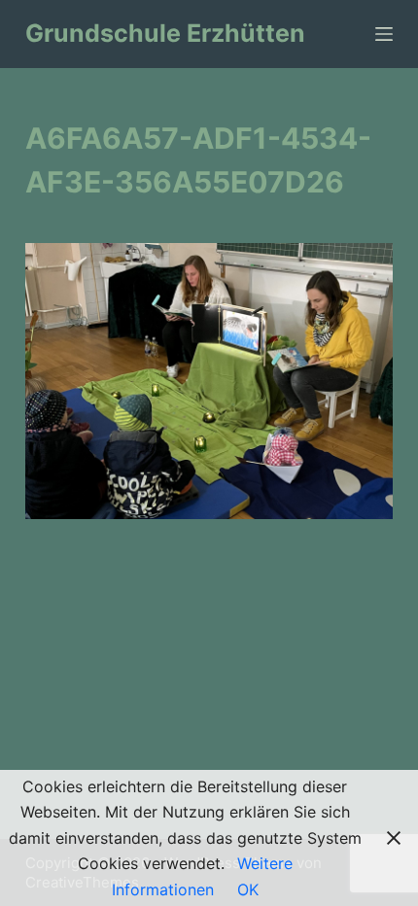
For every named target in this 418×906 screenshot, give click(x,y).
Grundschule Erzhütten (165, 33)
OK (248, 889)
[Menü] (384, 34)
